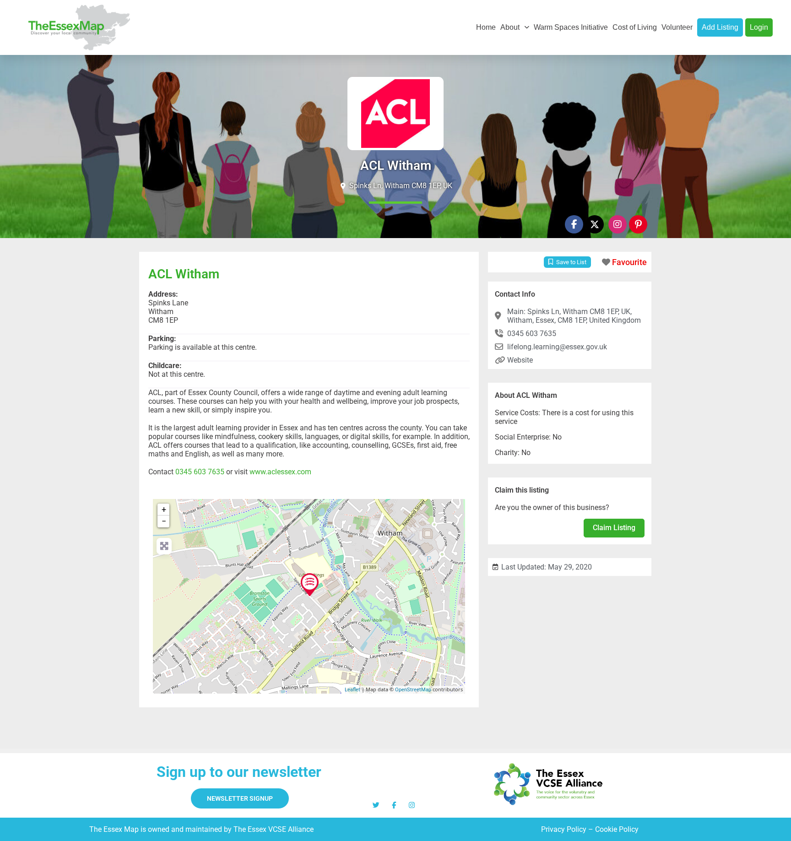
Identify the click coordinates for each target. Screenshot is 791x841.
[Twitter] (376, 805)
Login (759, 27)
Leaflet (352, 690)
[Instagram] (617, 224)
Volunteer (677, 27)
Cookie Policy (617, 829)
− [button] (164, 521)
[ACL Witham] (310, 584)
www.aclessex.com (280, 471)
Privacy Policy (563, 829)
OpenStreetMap (413, 690)
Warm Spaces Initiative (571, 27)
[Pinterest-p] (638, 224)
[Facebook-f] (574, 224)
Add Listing (720, 27)
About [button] (510, 27)
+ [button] (164, 509)
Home (486, 27)
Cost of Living (634, 27)
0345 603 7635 (199, 471)
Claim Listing (614, 527)
